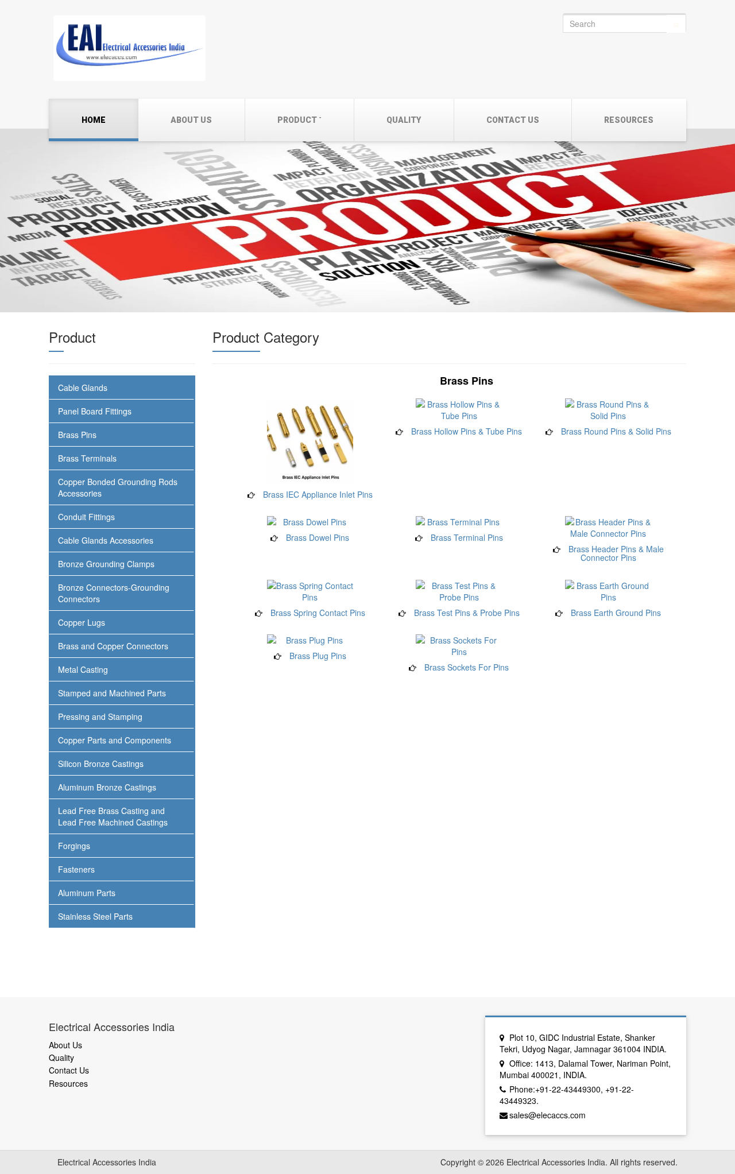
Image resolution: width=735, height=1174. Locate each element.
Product (297, 120)
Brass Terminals (87, 458)
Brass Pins (77, 434)
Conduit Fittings (86, 516)
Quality (403, 120)
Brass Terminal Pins (467, 537)
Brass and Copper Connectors (113, 646)
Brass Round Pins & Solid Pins (616, 431)
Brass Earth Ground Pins (616, 612)
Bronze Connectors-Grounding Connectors (113, 593)
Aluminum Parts (86, 892)
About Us (191, 120)
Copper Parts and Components (114, 740)
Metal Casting (83, 669)
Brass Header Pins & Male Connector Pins (616, 553)
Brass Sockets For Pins (466, 667)
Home (94, 120)
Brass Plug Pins (317, 655)
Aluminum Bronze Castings (107, 787)
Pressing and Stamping (100, 716)
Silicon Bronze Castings (101, 763)
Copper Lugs (81, 622)
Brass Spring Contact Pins (317, 612)
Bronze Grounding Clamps (106, 563)
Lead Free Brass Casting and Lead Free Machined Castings (113, 816)
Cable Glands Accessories (105, 540)
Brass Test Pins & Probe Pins (467, 612)
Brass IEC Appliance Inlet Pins (318, 494)
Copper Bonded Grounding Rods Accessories (117, 487)
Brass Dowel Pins (317, 537)
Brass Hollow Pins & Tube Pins (466, 431)
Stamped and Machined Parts (112, 693)
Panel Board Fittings (94, 411)
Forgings (74, 845)
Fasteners (76, 869)
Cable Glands (82, 387)
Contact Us (512, 120)
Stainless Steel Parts (95, 916)
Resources (628, 120)
